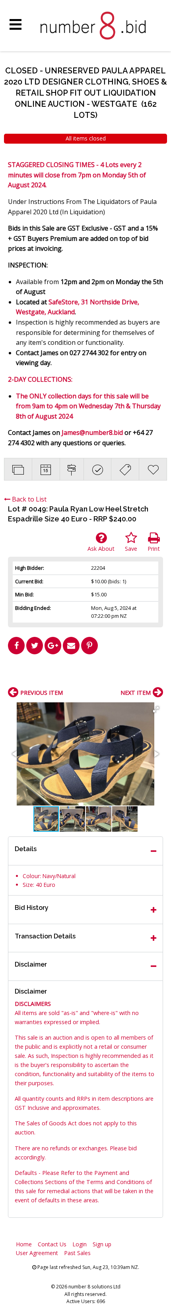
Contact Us (52, 1244)
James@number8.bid (92, 432)
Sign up (102, 1244)
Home (24, 1244)
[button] (156, 709)
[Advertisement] (85, 674)
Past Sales (77, 1253)
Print (154, 548)
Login (79, 1244)
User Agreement (37, 1253)
